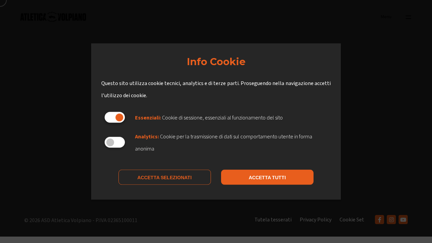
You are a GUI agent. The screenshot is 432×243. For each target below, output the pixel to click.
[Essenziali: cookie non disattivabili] (115, 117)
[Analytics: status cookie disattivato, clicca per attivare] (115, 142)
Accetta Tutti (267, 177)
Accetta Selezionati (164, 177)
